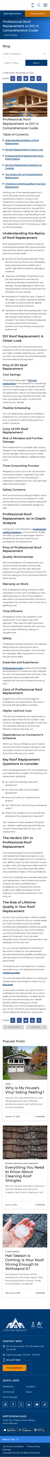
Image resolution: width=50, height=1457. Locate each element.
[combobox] (25, 54)
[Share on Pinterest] (39, 78)
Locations (30, 1386)
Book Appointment (12, 14)
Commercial (8, 1392)
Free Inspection (37, 14)
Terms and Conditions (13, 1446)
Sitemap (7, 1449)
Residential (8, 1386)
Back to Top (9, 1439)
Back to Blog (10, 35)
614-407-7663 (13, 1360)
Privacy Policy (33, 1446)
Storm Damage (10, 1397)
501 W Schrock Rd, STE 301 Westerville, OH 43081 (25, 1348)
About (29, 1392)
